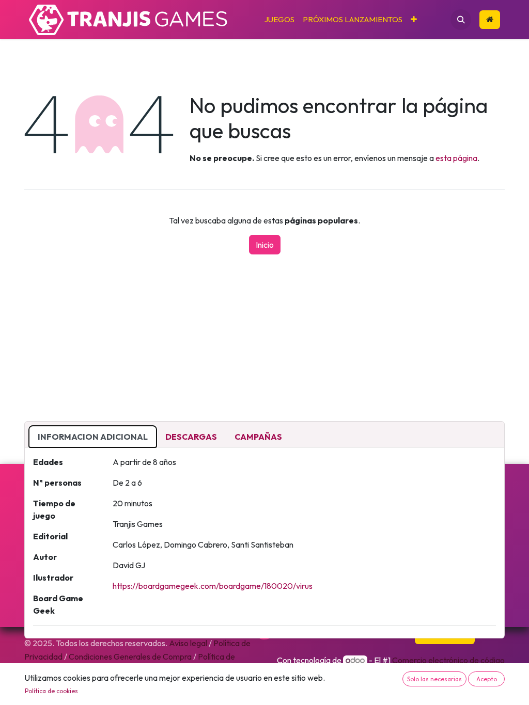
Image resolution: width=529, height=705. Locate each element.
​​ (489, 19)
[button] (460, 19)
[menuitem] (279, 20)
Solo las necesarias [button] (434, 679)
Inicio (265, 244)
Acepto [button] (486, 679)
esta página (456, 158)
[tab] (93, 436)
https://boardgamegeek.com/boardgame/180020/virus (213, 586)
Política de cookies (51, 691)
